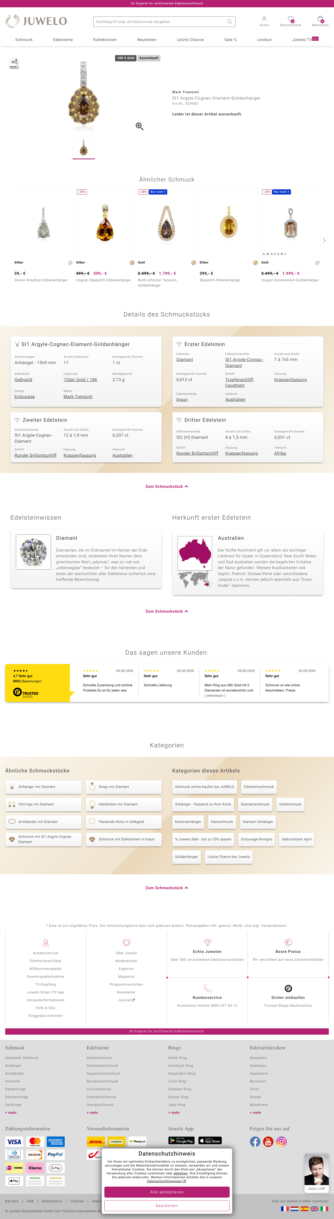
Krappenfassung (290, 380)
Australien (235, 399)
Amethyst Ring (180, 1065)
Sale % (230, 40)
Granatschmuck (100, 1105)
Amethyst (258, 1065)
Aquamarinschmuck (104, 1073)
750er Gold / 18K (80, 380)
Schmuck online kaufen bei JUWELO (204, 786)
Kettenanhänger (188, 821)
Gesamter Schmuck (21, 1058)
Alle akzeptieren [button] (167, 1192)
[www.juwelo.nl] (295, 1208)
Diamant (184, 359)
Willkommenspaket (45, 968)
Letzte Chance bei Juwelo (229, 856)
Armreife (12, 1081)
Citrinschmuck (99, 1089)
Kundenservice (45, 953)
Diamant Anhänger (258, 821)
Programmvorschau (126, 984)
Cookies (77, 1201)
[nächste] (323, 240)
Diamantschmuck (255, 804)
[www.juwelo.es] (304, 1208)
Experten (126, 968)
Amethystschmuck (102, 1065)
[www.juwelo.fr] (285, 1208)
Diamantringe (16, 1097)
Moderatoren (127, 961)
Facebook (255, 1141)
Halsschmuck (222, 821)
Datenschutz (52, 1201)
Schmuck (24, 40)
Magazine (126, 976)
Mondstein (259, 1105)
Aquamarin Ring (181, 1073)
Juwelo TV (305, 40)
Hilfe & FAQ (45, 1008)
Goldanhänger (186, 856)
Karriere (12, 1201)
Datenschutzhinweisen (164, 1181)
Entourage (25, 397)
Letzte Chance (190, 40)
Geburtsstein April (297, 839)
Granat (255, 1097)
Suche (230, 22)
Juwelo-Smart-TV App (45, 992)
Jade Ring (176, 1105)
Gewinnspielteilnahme (45, 976)
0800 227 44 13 (224, 1005)
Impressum (101, 1201)
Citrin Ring (177, 1081)
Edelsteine (63, 40)
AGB (29, 1201)
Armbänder (14, 1073)
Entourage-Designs (256, 839)
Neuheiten (147, 40)
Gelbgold (23, 380)
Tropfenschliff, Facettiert (239, 383)
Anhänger (13, 1065)
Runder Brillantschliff (36, 455)
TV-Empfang (45, 984)
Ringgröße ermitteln (46, 1015)
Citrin (254, 1089)
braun (182, 399)
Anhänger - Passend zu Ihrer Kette (203, 804)
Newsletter (126, 992)
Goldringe (13, 1105)
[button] (264, 22)
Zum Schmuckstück (164, 487)
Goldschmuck (290, 804)
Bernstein (258, 1081)
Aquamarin (259, 1073)
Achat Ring (177, 1058)
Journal (124, 1000)
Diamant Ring (179, 1089)
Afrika (280, 453)
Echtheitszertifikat (45, 961)
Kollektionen (105, 40)
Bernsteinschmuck (102, 1081)
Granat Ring (178, 1097)
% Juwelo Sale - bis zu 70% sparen (203, 839)
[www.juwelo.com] (314, 1208)
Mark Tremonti (78, 397)
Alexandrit (258, 1058)
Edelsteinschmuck (259, 786)
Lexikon (264, 40)
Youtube (268, 1141)
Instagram (281, 1141)
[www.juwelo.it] (324, 1208)
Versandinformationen (46, 1000)
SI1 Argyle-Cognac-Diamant (244, 362)
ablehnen (181, 1173)
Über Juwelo (126, 953)
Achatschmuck (99, 1058)
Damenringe (15, 1089)
